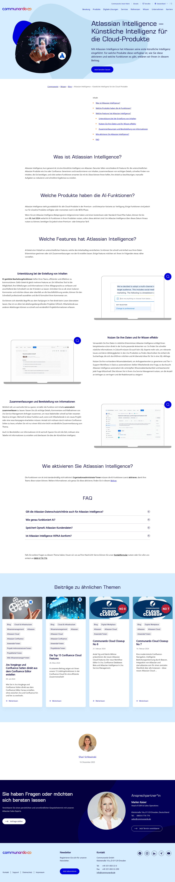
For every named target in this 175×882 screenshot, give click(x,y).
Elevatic (135, 4)
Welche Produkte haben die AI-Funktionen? (113, 108)
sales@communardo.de (141, 819)
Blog (70, 86)
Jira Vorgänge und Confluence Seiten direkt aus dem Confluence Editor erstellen (21, 669)
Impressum (40, 872)
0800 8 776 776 (40, 558)
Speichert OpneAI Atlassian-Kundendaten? (49, 527)
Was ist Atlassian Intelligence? (108, 103)
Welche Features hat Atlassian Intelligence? (113, 113)
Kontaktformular (121, 554)
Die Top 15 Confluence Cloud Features (65, 656)
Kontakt (6, 872)
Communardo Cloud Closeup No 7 (152, 642)
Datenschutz (27, 872)
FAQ (97, 139)
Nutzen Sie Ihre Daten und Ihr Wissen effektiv (117, 123)
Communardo (53, 86)
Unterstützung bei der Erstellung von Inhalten (117, 118)
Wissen (63, 86)
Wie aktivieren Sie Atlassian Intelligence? (112, 134)
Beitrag (113, 480)
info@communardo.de (106, 872)
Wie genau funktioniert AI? (40, 519)
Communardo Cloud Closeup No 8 (109, 642)
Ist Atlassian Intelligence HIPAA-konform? (49, 535)
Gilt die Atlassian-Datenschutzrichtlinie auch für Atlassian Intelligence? (64, 511)
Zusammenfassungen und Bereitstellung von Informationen (123, 129)
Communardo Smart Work (120, 4)
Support (15, 872)
